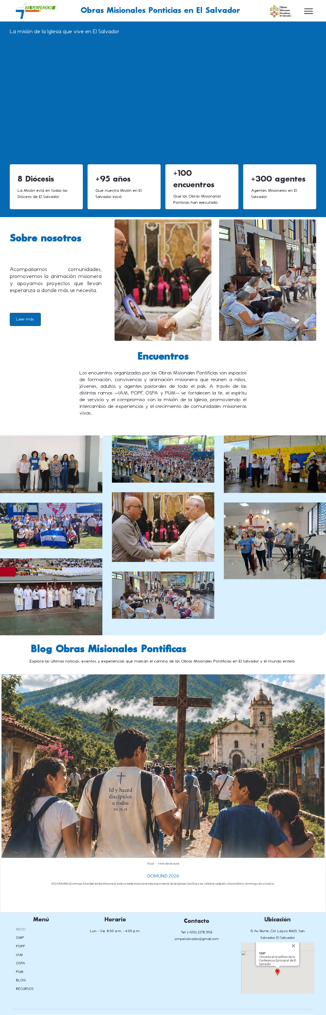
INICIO (21, 929)
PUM (19, 972)
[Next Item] (318, 766)
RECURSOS (25, 989)
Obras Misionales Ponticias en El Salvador (160, 10)
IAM (19, 955)
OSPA (20, 963)
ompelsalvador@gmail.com (196, 939)
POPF (20, 946)
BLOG (21, 980)
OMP (20, 938)
